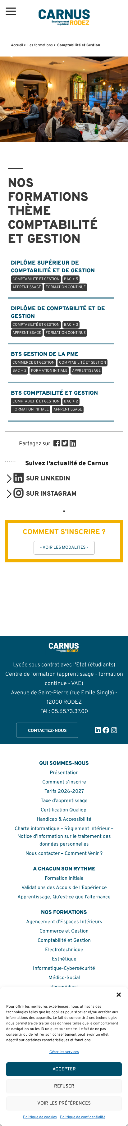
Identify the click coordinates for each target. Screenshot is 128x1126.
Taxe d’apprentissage (64, 801)
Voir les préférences (64, 1103)
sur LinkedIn (48, 479)
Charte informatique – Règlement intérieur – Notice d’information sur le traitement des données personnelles (64, 836)
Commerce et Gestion (64, 931)
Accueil (17, 45)
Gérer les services (64, 1052)
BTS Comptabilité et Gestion (54, 401)
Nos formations (64, 912)
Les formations (40, 45)
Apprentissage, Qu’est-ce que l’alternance (64, 897)
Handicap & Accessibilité (64, 819)
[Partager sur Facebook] (56, 443)
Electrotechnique (64, 950)
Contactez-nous (47, 730)
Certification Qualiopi (64, 810)
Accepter (64, 1069)
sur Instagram (51, 494)
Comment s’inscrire (64, 782)
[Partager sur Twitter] (65, 443)
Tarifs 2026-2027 (64, 791)
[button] (119, 995)
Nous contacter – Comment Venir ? (64, 854)
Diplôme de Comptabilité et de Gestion (58, 320)
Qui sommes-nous (64, 763)
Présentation (64, 773)
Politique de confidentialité (82, 1117)
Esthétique (64, 959)
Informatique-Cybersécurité (64, 968)
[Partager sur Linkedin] (73, 443)
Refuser (64, 1086)
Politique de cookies (40, 1117)
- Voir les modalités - (64, 547)
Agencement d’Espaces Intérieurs (64, 922)
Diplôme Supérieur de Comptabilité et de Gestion (53, 275)
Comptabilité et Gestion (64, 941)
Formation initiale (64, 878)
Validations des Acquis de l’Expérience (64, 888)
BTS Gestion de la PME (58, 362)
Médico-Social (64, 978)
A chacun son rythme (64, 869)
